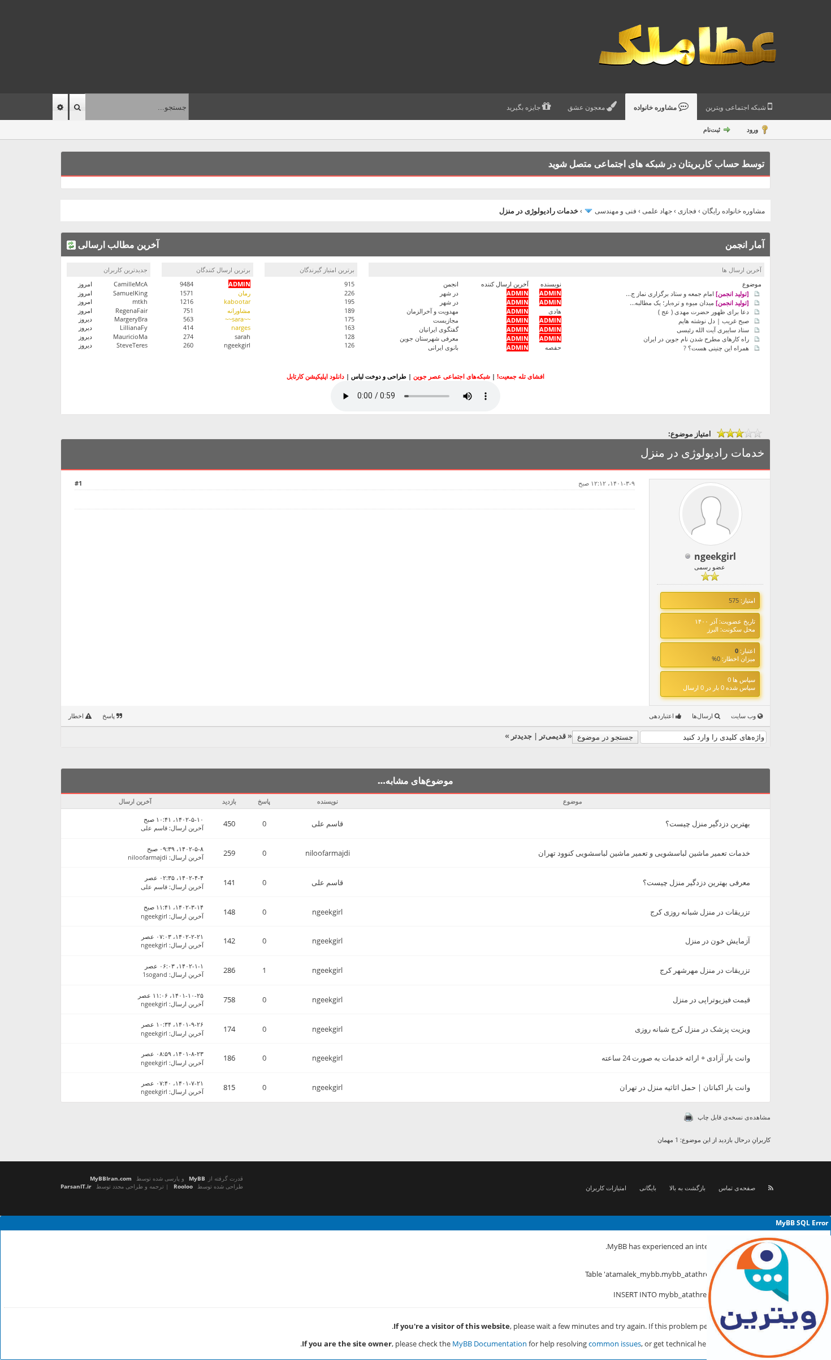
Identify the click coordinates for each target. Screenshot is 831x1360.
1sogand (154, 974)
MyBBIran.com (111, 1178)
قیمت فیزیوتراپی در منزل (711, 999)
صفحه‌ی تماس (737, 1187)
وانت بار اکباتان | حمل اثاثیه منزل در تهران (685, 1087)
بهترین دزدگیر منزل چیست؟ (707, 823)
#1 (78, 483)
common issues (614, 1343)
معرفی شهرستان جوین (429, 338)
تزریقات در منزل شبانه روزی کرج (700, 912)
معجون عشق (587, 107)
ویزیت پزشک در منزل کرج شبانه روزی (692, 1029)
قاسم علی (327, 823)
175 (349, 319)
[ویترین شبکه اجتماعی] (769, 1297)
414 (188, 327)
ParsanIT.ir (76, 1186)
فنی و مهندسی (616, 211)
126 (349, 345)
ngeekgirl (237, 345)
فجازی (687, 211)
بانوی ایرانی (443, 347)
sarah (242, 336)
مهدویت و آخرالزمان (432, 311)
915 (349, 284)
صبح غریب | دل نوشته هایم (713, 320)
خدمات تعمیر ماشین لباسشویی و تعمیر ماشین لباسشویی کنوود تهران (644, 853)
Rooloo (183, 1186)
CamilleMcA (131, 284)
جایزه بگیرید (524, 107)
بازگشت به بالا (687, 1187)
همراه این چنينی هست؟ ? (716, 347)
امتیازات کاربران (606, 1187)
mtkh (140, 301)
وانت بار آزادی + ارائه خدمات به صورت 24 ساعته (675, 1058)
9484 (186, 284)
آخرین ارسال (187, 827)
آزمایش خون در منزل (717, 941)
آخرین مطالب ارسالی (117, 244)
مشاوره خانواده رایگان (733, 211)
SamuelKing (130, 293)
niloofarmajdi (327, 853)
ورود (752, 129)
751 (188, 310)
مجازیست (445, 320)
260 (188, 345)
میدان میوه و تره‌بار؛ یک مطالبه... (689, 302)
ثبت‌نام (711, 129)
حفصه (553, 347)
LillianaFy (134, 327)
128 (349, 336)
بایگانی (647, 1187)
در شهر (449, 293)
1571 (186, 293)
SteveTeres (132, 345)
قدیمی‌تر (552, 736)
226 (349, 293)
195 (349, 301)
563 (188, 319)
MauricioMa (130, 336)
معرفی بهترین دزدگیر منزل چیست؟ (696, 882)
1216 (186, 301)
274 (188, 336)
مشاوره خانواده (656, 107)
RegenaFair (131, 310)
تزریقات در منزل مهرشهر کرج (705, 970)
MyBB (197, 1178)
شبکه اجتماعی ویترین (737, 107)
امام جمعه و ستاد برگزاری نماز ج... (687, 293)
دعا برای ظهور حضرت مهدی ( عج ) (703, 311)
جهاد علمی (657, 211)
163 (349, 327)
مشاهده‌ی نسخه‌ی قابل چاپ (734, 1117)
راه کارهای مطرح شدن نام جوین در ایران (696, 338)
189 (349, 310)
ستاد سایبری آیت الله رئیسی (713, 329)
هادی (554, 311)
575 (734, 600)
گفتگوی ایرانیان (438, 329)
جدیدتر (521, 736)
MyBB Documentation (489, 1343)
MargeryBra (131, 319)
